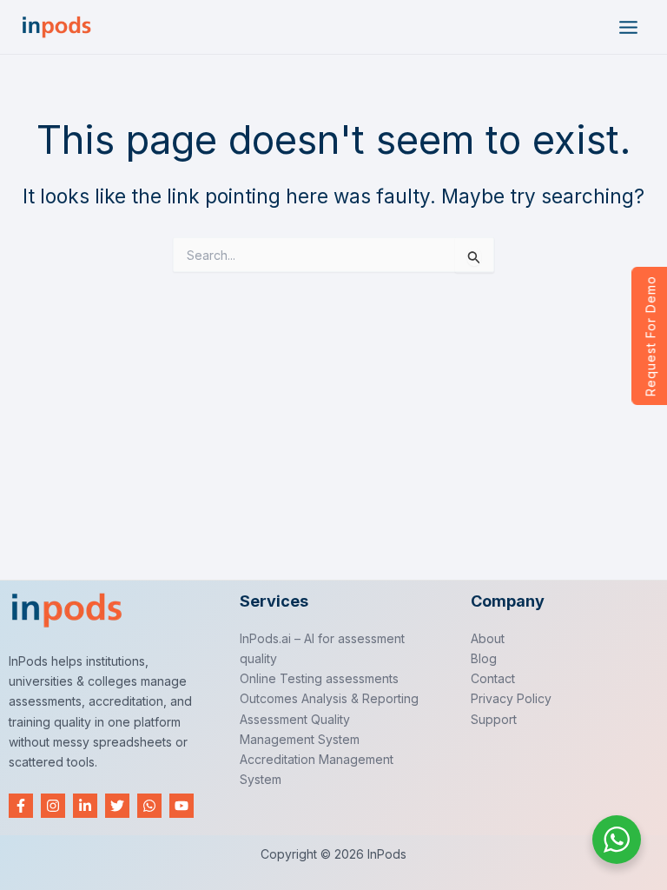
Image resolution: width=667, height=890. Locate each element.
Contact (493, 678)
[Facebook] (21, 806)
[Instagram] (53, 806)
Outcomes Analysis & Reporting (329, 698)
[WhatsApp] (149, 806)
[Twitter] (117, 806)
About (488, 638)
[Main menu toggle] (628, 27)
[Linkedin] (85, 806)
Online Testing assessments (319, 678)
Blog (484, 658)
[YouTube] (181, 806)
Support (494, 719)
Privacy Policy (511, 698)
